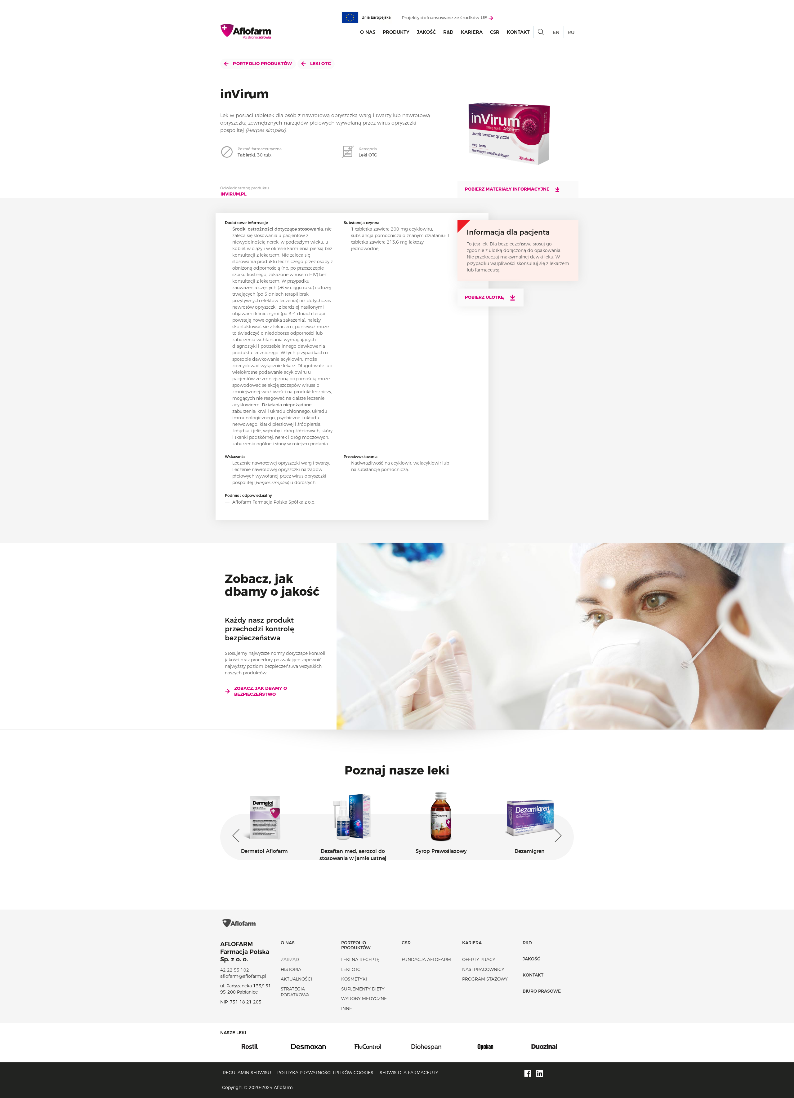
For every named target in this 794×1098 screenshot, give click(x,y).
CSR (494, 32)
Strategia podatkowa (295, 992)
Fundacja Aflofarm (426, 959)
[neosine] (544, 1046)
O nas (367, 32)
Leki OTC (320, 63)
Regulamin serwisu (247, 1072)
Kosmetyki (354, 979)
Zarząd (290, 959)
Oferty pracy (478, 959)
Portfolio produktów (262, 63)
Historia (291, 969)
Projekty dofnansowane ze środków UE (445, 17)
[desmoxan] (249, 1046)
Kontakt (518, 32)
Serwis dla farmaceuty (409, 1072)
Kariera (472, 32)
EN (556, 32)
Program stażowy (485, 979)
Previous (237, 836)
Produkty (396, 32)
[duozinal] (485, 1046)
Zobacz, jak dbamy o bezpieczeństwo (260, 691)
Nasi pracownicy (483, 969)
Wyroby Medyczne (364, 998)
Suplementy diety (363, 989)
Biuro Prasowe (542, 991)
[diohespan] (367, 1046)
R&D (448, 32)
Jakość (426, 32)
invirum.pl (234, 194)
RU (571, 32)
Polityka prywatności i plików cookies (325, 1072)
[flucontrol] (308, 1046)
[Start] (246, 31)
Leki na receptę (360, 959)
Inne (346, 1008)
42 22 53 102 (234, 970)
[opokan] (426, 1046)
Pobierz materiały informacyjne (508, 189)
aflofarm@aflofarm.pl (243, 976)
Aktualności (296, 979)
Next (556, 836)
